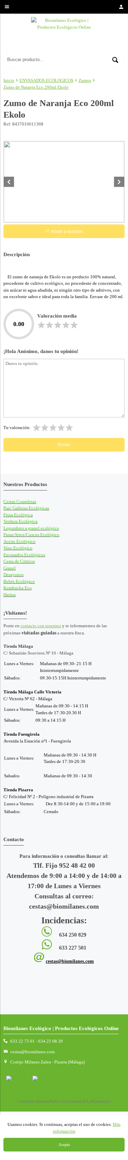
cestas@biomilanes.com (70, 961)
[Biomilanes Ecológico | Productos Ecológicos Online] (64, 34)
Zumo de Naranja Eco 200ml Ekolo (36, 87)
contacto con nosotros (40, 625)
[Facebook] (18, 1079)
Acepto (64, 1144)
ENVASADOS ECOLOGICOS (46, 80)
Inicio (8, 80)
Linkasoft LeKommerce (89, 1101)
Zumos (85, 80)
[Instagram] (44, 1079)
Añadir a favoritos (66, 231)
